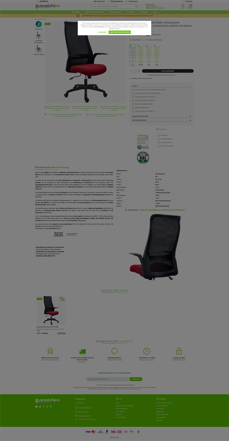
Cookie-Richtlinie (99, 27)
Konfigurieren (102, 32)
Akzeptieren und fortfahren (120, 32)
